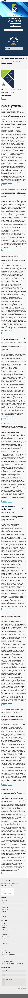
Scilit (4, 956)
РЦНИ (4, 923)
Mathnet (5, 932)
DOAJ (4, 938)
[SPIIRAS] (12, 38)
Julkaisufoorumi (7, 941)
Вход (4, 916)
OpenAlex (5, 959)
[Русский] (2, 1)
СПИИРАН (10, 41)
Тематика (5, 905)
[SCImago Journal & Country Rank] (9, 883)
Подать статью (15, 25)
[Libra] (14, 8)
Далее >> (4, 184)
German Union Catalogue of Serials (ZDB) (13, 963)
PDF (4, 98)
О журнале (6, 907)
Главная (5, 900)
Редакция (5, 902)
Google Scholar (6, 929)
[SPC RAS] (17, 38)
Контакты (5, 914)
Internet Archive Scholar (9, 954)
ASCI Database (6, 952)
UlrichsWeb (6, 936)
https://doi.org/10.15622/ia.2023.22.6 (13, 89)
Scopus (5, 925)
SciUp (4, 950)
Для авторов (6, 909)
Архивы (5, 911)
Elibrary (5, 927)
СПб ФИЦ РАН (16, 41)
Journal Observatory (8, 961)
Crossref (5, 934)
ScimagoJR (5, 943)
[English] (5, 1)
